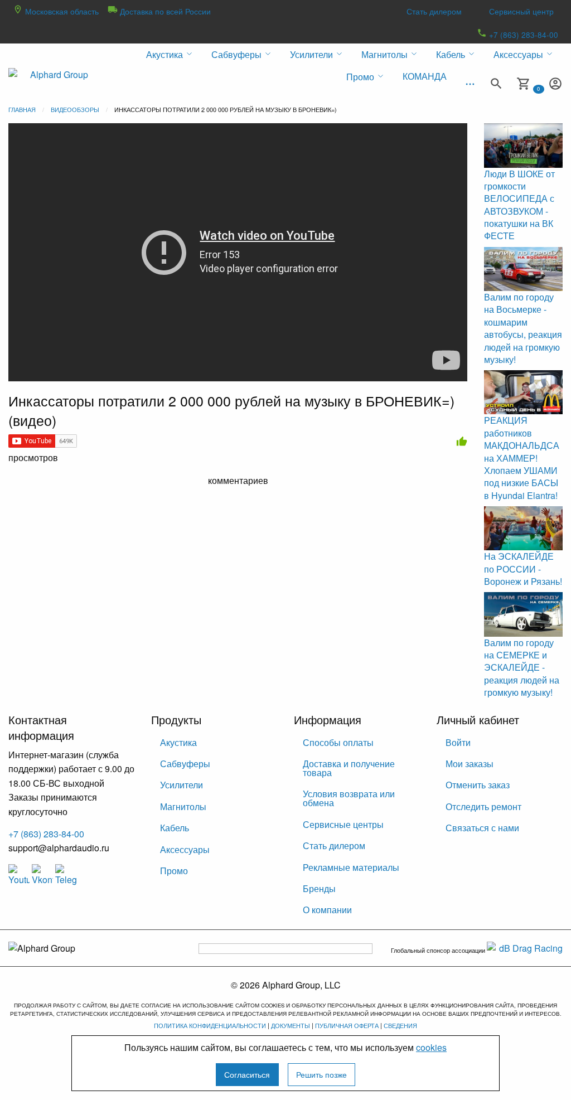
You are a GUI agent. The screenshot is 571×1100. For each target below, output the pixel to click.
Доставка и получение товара (349, 768)
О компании (327, 909)
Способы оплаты (338, 742)
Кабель (174, 827)
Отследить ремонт (483, 806)
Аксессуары (185, 849)
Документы (290, 1025)
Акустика (178, 742)
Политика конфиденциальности (210, 1025)
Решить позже (321, 1074)
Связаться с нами (482, 827)
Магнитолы (183, 806)
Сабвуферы (185, 763)
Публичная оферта (347, 1025)
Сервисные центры (343, 824)
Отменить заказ (478, 784)
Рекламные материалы (351, 867)
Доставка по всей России (164, 11)
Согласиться (247, 1074)
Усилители (181, 784)
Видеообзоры (75, 109)
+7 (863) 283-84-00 (522, 34)
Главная (22, 109)
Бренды (319, 888)
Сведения (400, 1025)
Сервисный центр (521, 11)
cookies (431, 1047)
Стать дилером (434, 11)
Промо (174, 870)
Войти (458, 742)
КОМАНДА (425, 76)
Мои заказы (469, 763)
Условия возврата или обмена (349, 798)
